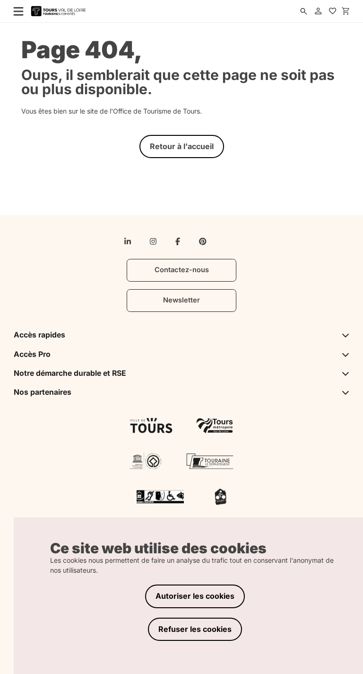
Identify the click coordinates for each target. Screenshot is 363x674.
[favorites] (332, 11)
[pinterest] (203, 241)
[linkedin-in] (127, 241)
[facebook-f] (177, 241)
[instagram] (153, 241)
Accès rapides (39, 334)
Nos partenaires (42, 392)
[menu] (15, 11)
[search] (303, 11)
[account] (318, 11)
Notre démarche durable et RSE (70, 373)
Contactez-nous (182, 270)
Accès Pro (32, 354)
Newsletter (181, 300)
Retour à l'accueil (182, 146)
